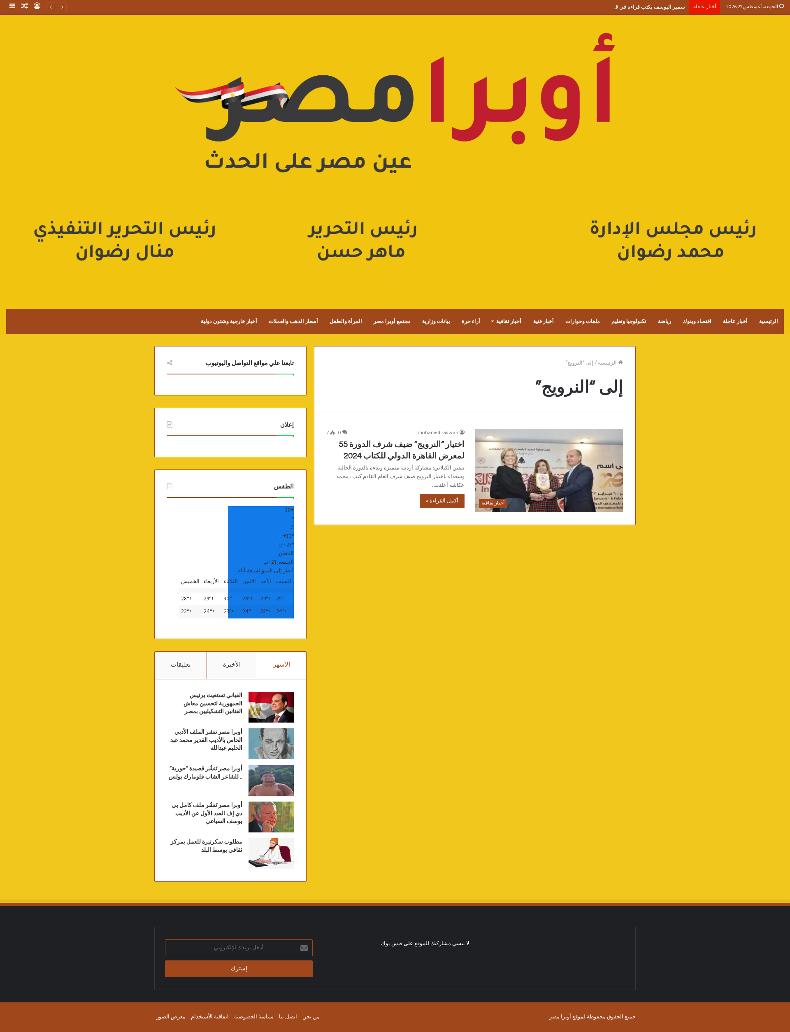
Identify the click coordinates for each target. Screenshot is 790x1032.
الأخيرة (232, 665)
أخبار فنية (543, 321)
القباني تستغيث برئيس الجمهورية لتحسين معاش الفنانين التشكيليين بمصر (213, 703)
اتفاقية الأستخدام (210, 1017)
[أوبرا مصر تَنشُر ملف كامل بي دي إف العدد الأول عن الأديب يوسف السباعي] (271, 817)
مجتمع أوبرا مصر (392, 321)
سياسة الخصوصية (254, 1017)
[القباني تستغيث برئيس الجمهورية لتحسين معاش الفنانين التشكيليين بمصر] (271, 707)
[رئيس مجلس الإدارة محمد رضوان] (395, 153)
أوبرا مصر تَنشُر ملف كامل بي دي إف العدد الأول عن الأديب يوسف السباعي (207, 813)
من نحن (311, 1017)
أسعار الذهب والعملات (293, 321)
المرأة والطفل (346, 321)
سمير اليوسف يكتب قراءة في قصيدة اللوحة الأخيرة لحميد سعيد (615, 7)
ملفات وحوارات (582, 321)
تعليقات (181, 665)
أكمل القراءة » (442, 501)
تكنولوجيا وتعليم (628, 321)
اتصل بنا (288, 1017)
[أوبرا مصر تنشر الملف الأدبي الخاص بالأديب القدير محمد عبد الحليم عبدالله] (271, 743)
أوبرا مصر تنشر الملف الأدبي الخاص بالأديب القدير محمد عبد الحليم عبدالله (206, 740)
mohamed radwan (438, 433)
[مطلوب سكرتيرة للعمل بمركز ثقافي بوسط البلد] (271, 853)
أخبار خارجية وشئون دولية (229, 321)
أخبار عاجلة (735, 321)
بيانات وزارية (436, 321)
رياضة (664, 321)
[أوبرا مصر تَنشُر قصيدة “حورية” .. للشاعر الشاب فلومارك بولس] (271, 780)
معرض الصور (171, 1017)
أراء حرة (471, 321)
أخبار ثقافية (508, 321)
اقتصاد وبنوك (697, 321)
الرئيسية (768, 321)
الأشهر (281, 665)
